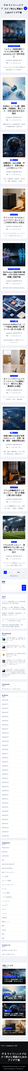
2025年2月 (5, 774)
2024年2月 (5, 819)
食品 (3, 938)
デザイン (4, 909)
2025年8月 (5, 749)
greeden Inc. (9, 60)
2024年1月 (5, 823)
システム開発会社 (7, 897)
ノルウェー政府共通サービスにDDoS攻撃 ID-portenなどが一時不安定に (13, 981)
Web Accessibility (7, 868)
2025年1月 (5, 778)
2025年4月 (5, 766)
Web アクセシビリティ (8, 872)
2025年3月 (5, 770)
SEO (3, 860)
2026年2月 (5, 725)
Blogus (12, 1068)
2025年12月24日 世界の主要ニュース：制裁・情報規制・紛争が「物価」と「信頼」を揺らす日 (16, 647)
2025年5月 (5, 762)
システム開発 (14, 321)
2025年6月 (5, 757)
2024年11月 (5, 786)
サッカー (14, 542)
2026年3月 (5, 720)
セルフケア (5, 905)
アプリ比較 (5, 876)
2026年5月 (5, 712)
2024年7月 (5, 799)
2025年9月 (5, 745)
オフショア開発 (6, 880)
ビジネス (14, 103)
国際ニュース (14, 160)
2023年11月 (5, 832)
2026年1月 (5, 729)
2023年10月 (5, 836)
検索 (3, 582)
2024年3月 (5, 815)
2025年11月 (5, 737)
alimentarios (5, 847)
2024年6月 (5, 803)
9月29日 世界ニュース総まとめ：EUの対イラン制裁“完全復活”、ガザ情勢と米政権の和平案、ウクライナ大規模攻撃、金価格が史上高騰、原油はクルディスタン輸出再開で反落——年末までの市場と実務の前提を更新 (14, 672)
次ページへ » (14, 575)
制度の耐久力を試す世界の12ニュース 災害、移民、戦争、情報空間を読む (14, 438)
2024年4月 (5, 811)
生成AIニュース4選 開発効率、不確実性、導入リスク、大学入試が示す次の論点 (13, 998)
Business (4, 851)
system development (8, 864)
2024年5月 (5, 807)
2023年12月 (5, 827)
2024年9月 (5, 795)
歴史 (3, 934)
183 (18, 572)
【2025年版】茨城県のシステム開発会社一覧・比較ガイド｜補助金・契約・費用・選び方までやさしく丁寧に (16, 639)
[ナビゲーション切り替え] (2, 8)
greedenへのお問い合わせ (9, 950)
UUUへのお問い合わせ (8, 954)
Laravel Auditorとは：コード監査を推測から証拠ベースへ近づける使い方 (14, 327)
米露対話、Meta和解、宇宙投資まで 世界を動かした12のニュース (14, 165)
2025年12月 (5, 733)
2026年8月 (5, 700)
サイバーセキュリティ (14, 46)
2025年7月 (5, 753)
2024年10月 (5, 790)
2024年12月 (5, 782)
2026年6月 (5, 708)
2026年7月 (5, 704)
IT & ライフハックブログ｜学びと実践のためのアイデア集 (13, 9)
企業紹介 (4, 917)
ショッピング (14, 214)
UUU (16, 1045)
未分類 (4, 930)
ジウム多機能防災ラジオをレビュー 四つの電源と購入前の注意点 (14, 493)
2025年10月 (5, 741)
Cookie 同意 (5, 856)
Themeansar (19, 1068)
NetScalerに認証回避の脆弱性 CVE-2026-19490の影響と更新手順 (14, 274)
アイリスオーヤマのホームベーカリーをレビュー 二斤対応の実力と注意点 (15, 220)
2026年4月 (5, 716)
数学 (3, 926)
